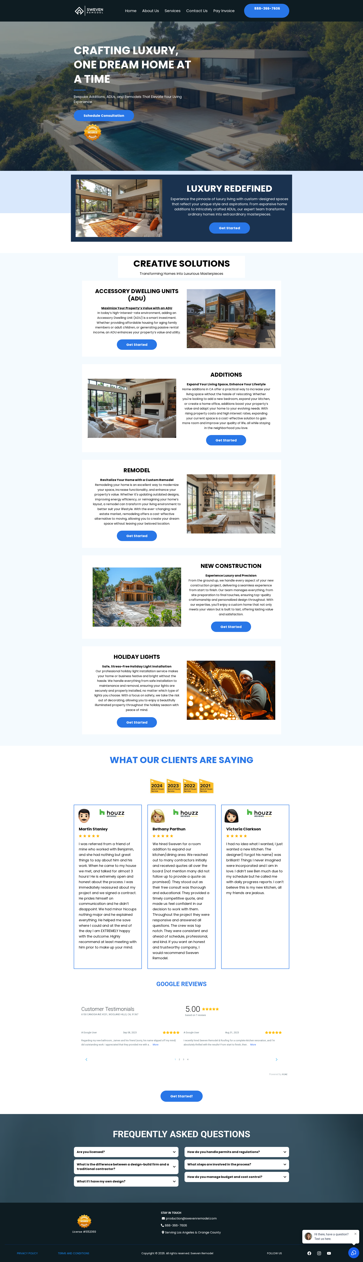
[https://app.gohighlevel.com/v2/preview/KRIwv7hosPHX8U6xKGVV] (84, 1222)
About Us (150, 10)
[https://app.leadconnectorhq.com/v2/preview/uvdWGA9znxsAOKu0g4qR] (89, 11)
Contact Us (197, 10)
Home (131, 10)
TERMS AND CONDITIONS (73, 1253)
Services (173, 10)
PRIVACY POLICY (27, 1253)
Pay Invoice (224, 10)
